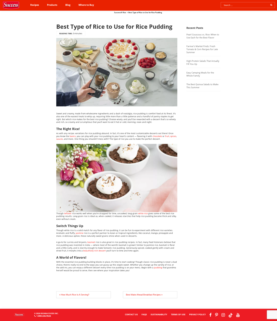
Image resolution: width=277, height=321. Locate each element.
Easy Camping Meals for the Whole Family (200, 74)
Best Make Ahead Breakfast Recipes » (144, 294)
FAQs (144, 314)
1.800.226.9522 (44, 316)
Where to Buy (86, 4)
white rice (143, 213)
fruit (167, 136)
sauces (59, 139)
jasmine (79, 233)
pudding (158, 267)
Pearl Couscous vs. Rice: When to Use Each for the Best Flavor (202, 36)
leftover (68, 213)
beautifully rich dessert (94, 250)
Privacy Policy (197, 314)
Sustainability (159, 314)
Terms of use (178, 314)
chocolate (157, 136)
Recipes (34, 4)
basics (73, 136)
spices (173, 136)
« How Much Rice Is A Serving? (74, 294)
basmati (91, 242)
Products (52, 4)
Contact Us (131, 314)
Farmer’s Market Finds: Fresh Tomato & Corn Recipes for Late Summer (202, 49)
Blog (67, 4)
